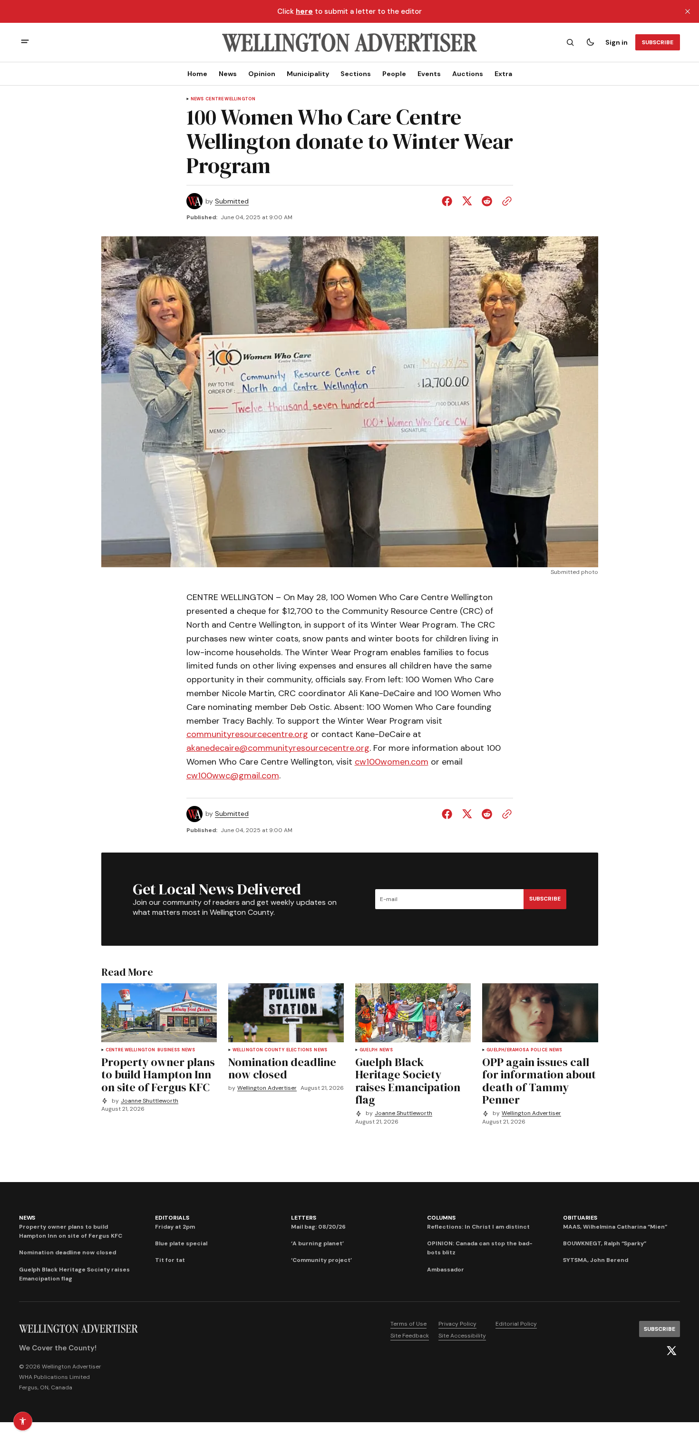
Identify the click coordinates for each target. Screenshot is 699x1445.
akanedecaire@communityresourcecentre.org (277, 748)
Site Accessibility (462, 1335)
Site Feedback (409, 1335)
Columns (441, 1218)
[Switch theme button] (590, 42)
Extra (503, 73)
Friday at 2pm (175, 1227)
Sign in (616, 42)
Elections (299, 1050)
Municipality (308, 73)
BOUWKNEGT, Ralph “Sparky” (604, 1243)
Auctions (467, 73)
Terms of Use (408, 1324)
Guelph (368, 1050)
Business (168, 1050)
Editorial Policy (516, 1324)
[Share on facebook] (449, 201)
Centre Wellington (230, 99)
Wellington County (258, 1050)
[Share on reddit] (487, 201)
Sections (355, 73)
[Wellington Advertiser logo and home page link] (349, 42)
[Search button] (570, 42)
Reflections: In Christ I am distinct (478, 1227)
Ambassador (445, 1269)
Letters (303, 1218)
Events (429, 73)
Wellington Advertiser (267, 1088)
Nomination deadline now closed (67, 1252)
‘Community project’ (321, 1260)
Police (539, 1050)
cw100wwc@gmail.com (232, 775)
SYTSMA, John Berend (595, 1260)
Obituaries (580, 1218)
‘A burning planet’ (317, 1243)
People (394, 73)
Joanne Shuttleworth (149, 1101)
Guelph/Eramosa (507, 1050)
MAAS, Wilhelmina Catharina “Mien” (615, 1227)
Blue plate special (181, 1243)
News (228, 73)
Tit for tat (170, 1260)
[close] (687, 11)
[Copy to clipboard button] (505, 201)
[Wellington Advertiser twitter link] (671, 1351)
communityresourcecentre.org (247, 734)
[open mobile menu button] (25, 42)
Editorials (172, 1218)
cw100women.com (391, 761)
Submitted (232, 201)
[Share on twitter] (467, 201)
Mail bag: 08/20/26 (318, 1227)
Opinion (261, 73)
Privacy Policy (457, 1324)
